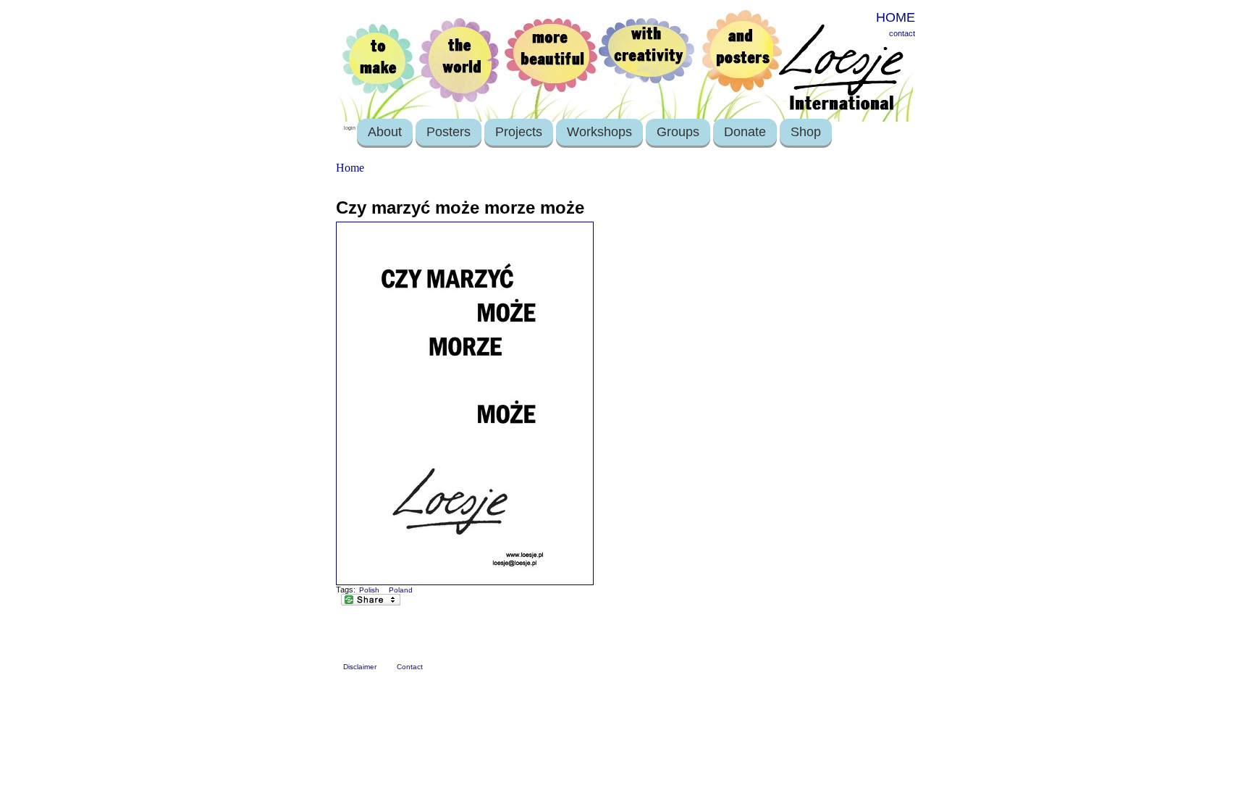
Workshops (599, 132)
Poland (401, 590)
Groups (678, 132)
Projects (518, 132)
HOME (895, 17)
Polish (369, 590)
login (349, 127)
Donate (745, 132)
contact (902, 33)
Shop (806, 132)
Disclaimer (359, 667)
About (385, 132)
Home (350, 168)
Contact (410, 667)
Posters (448, 132)
